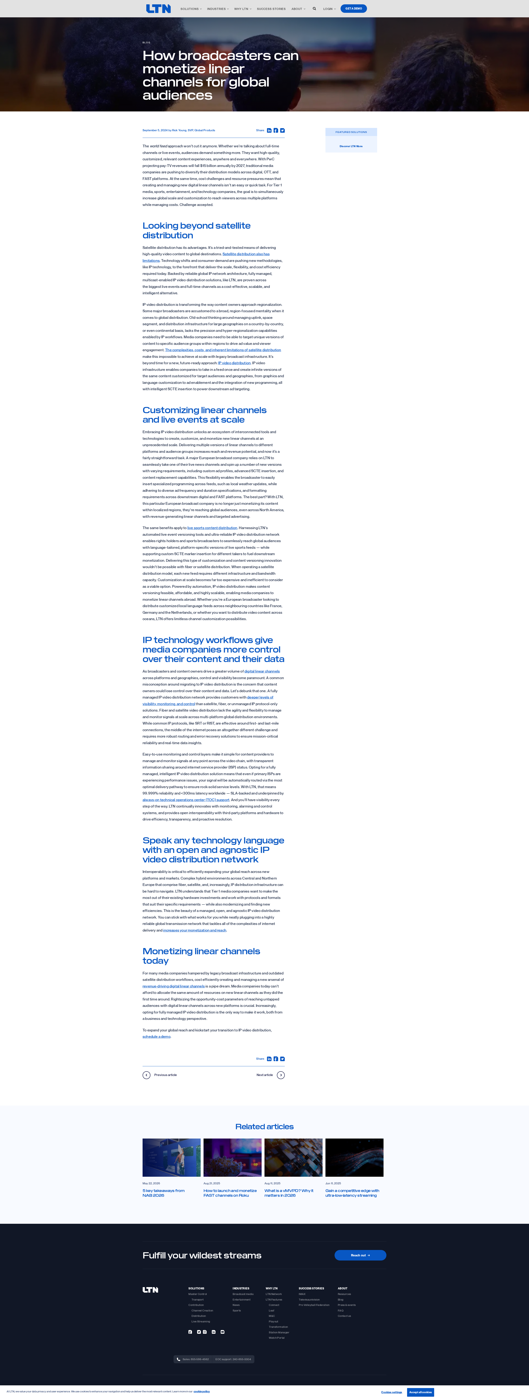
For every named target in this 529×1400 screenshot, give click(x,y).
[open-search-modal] (314, 8)
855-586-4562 (200, 1359)
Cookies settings (391, 1392)
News (236, 1305)
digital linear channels (262, 671)
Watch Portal (277, 1337)
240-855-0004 (242, 1359)
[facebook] (190, 1332)
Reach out (360, 1255)
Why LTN (241, 9)
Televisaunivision (309, 1299)
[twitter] (199, 1332)
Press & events (347, 1305)
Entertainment (241, 1299)
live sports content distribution (212, 527)
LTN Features (274, 1299)
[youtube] (222, 1332)
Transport (198, 1299)
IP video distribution (234, 363)
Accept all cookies (420, 1392)
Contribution (196, 1305)
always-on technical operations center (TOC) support (186, 799)
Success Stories (271, 9)
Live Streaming (201, 1321)
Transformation (278, 1326)
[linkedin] (214, 1332)
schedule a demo (156, 1036)
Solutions (190, 9)
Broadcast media (243, 1294)
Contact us (344, 1315)
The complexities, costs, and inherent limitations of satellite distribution (223, 350)
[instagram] (205, 1332)
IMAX (302, 1294)
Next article (265, 1075)
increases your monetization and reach (194, 930)
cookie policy (202, 1391)
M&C (272, 1315)
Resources (344, 1294)
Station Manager (279, 1332)
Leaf (271, 1310)
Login (328, 9)
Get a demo (354, 8)
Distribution (199, 1315)
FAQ (340, 1310)
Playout (273, 1321)
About (297, 9)
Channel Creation (202, 1310)
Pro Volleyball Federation (314, 1305)
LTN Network (274, 1294)
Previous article (165, 1075)
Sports (237, 1310)
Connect (274, 1305)
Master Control (197, 1294)
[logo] (158, 8)
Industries (216, 9)
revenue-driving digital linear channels (174, 986)
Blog (146, 42)
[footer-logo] (150, 1290)
